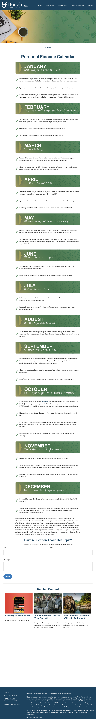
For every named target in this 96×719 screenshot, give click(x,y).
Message (6, 560)
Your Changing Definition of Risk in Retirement (76, 617)
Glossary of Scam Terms (17, 615)
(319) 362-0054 (12, 695)
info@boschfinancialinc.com (12, 704)
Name (5, 548)
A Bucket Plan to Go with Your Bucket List (47, 617)
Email (50, 548)
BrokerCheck (67, 693)
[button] (39, 5)
